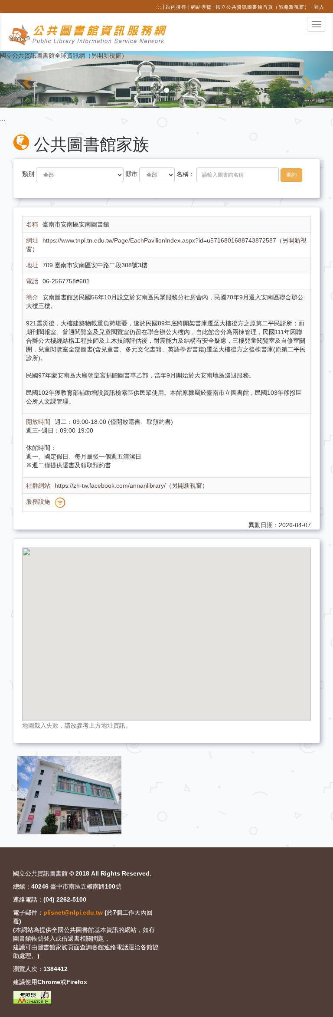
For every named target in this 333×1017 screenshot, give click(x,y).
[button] (25, 79)
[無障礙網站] (32, 997)
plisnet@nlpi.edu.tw (73, 912)
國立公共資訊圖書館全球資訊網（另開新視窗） (63, 55)
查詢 (291, 175)
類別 (28, 174)
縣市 (131, 174)
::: (158, 7)
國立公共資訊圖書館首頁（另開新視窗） (263, 7)
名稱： (185, 174)
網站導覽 (201, 7)
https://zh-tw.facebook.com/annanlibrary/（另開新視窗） (131, 485)
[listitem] (69, 794)
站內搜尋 (176, 7)
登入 (319, 7)
